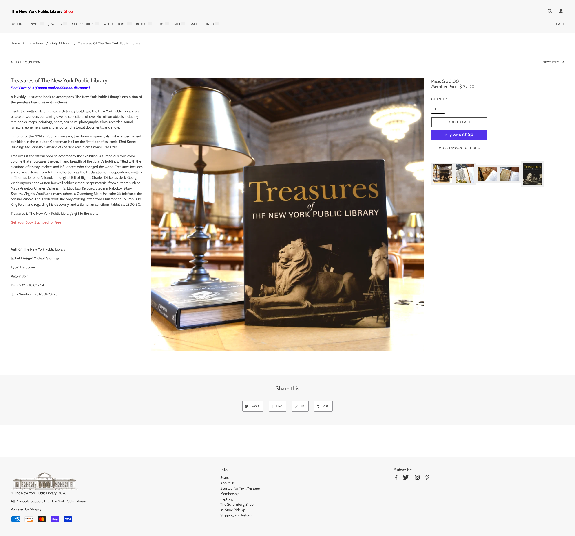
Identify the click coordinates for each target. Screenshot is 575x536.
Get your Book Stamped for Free (36, 222)
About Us (227, 483)
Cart (560, 24)
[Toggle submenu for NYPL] (42, 23)
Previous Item (28, 62)
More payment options (459, 148)
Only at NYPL (60, 43)
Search (225, 477)
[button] (287, 214)
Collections (35, 43)
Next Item (551, 62)
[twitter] (405, 478)
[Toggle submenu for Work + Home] (129, 23)
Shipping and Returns (236, 515)
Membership (229, 494)
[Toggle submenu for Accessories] (97, 23)
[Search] (549, 12)
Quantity (438, 99)
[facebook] (396, 478)
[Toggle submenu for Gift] (183, 23)
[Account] (560, 12)
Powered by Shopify (26, 509)
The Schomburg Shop (237, 504)
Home (15, 43)
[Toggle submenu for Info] (217, 23)
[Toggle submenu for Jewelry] (65, 23)
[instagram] (417, 478)
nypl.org (226, 499)
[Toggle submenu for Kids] (167, 23)
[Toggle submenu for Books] (150, 23)
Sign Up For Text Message (240, 488)
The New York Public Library (35, 493)
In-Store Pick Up (232, 510)
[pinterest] (427, 478)
